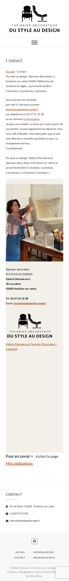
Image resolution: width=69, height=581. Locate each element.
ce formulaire (31, 119)
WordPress (36, 576)
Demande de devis (44, 557)
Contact (19, 557)
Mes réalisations (19, 463)
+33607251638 (18, 513)
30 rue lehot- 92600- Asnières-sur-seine (31, 506)
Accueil (10, 71)
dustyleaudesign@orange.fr (22, 109)
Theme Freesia (42, 571)
